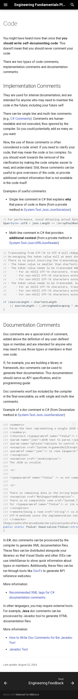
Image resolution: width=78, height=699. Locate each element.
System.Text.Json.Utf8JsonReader (33, 243)
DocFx (37, 571)
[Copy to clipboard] (74, 219)
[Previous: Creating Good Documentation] (6, 681)
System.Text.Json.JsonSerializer (47, 210)
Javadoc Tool (18, 649)
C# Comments (20, 119)
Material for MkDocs (27, 694)
